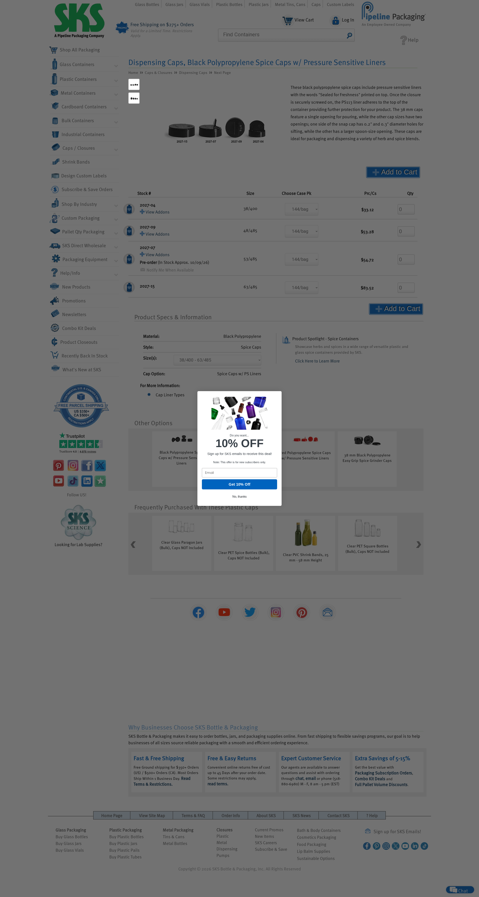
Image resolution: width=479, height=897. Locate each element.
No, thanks (239, 496)
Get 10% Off (239, 484)
